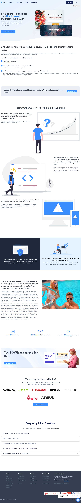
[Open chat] (78, 500)
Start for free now (7, 63)
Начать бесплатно (8, 31)
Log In (77, 2)
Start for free (69, 2)
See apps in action (10, 363)
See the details (71, 91)
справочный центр (63, 260)
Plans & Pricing (19, 2)
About (26, 2)
